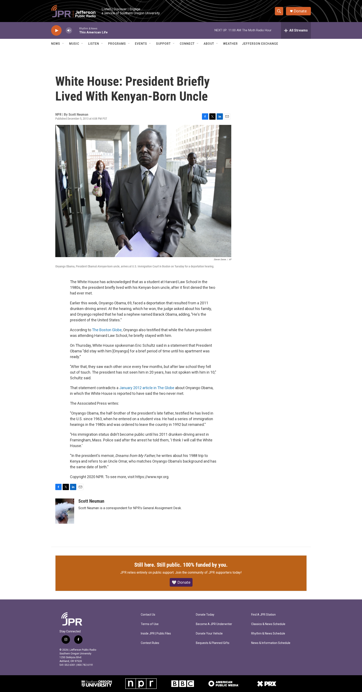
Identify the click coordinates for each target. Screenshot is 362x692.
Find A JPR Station (263, 614)
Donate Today (205, 614)
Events (141, 43)
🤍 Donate (181, 582)
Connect (187, 43)
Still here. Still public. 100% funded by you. (181, 565)
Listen (93, 43)
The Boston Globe (107, 330)
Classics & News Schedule (268, 624)
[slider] (75, 30)
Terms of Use (150, 624)
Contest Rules (150, 643)
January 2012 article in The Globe (146, 388)
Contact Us (148, 614)
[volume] (68, 30)
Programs (117, 43)
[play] (56, 30)
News (55, 43)
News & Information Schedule (270, 643)
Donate (300, 11)
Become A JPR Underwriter (214, 624)
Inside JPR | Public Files (156, 633)
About (209, 43)
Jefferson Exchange (260, 43)
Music (74, 43)
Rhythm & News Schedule (268, 633)
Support (163, 43)
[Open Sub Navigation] (63, 43)
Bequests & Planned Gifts (212, 643)
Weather (230, 43)
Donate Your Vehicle (209, 633)
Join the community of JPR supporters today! (208, 572)
